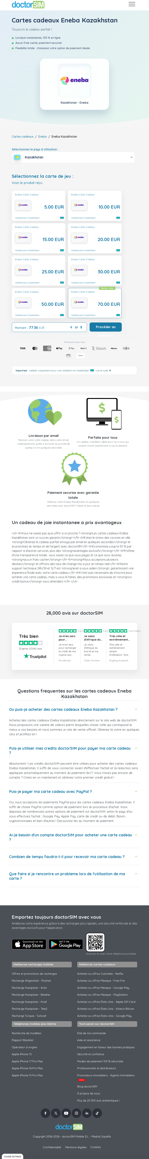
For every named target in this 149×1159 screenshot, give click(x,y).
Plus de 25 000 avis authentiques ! (98, 1100)
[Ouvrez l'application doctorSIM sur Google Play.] (66, 944)
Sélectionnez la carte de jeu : (43, 176)
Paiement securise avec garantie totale (73, 495)
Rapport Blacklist (22, 1040)
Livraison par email (44, 436)
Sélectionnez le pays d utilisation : (35, 149)
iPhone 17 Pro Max (27, 1061)
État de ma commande (91, 1033)
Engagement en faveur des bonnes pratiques (106, 1047)
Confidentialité (52, 1147)
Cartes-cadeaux (22, 136)
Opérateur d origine (24, 1047)
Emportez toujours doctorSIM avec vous (56, 917)
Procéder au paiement (106, 328)
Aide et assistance (88, 1040)
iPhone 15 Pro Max (27, 1075)
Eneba (42, 136)
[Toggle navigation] (131, 4)
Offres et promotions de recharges (34, 973)
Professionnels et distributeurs (96, 1068)
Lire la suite (103, 370)
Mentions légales (76, 1147)
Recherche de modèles (26, 1033)
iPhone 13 (22, 1054)
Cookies (95, 1147)
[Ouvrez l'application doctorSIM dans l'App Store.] (29, 944)
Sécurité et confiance (90, 1054)
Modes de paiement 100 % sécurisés (100, 1061)
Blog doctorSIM (87, 1086)
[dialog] (12, 1156)
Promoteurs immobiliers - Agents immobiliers (106, 1077)
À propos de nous (88, 1093)
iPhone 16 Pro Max (27, 1068)
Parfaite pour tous (102, 437)
